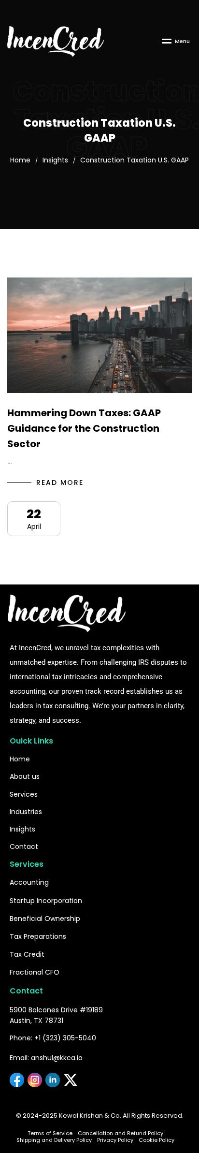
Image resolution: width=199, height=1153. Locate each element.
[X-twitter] (70, 1080)
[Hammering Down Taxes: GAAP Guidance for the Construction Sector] (99, 335)
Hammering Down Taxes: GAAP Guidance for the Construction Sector (84, 428)
